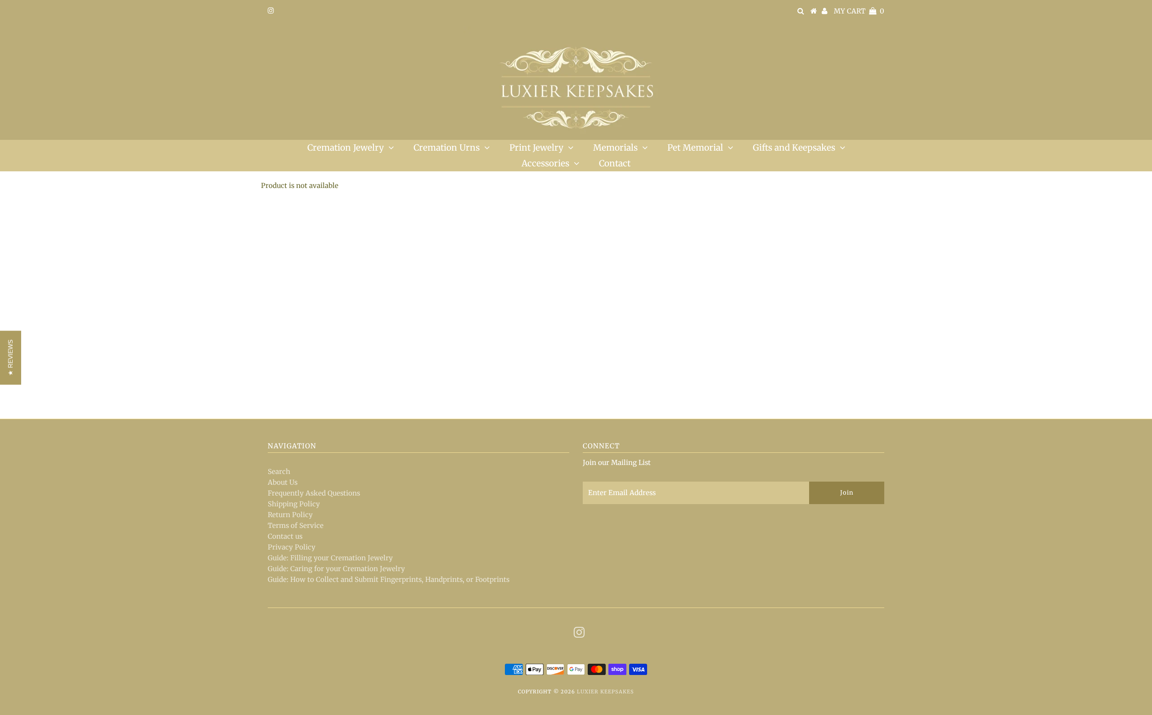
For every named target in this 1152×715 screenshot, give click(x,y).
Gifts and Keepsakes (794, 147)
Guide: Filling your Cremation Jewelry (330, 558)
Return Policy (290, 514)
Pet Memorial (695, 147)
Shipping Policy (294, 504)
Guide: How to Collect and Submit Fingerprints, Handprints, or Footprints (388, 579)
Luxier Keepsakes (605, 691)
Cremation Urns (447, 147)
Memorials (615, 147)
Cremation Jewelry (345, 147)
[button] (10, 357)
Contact (614, 163)
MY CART (859, 11)
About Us (282, 482)
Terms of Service (296, 525)
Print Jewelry (536, 147)
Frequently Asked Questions (314, 493)
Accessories (545, 163)
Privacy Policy (291, 547)
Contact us (285, 536)
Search (279, 471)
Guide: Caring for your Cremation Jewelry (336, 568)
